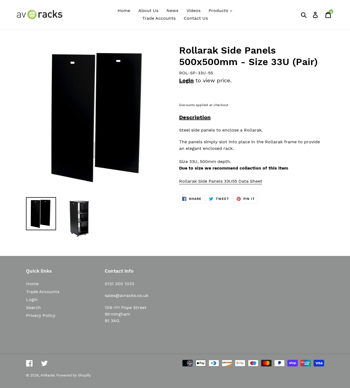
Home (32, 283)
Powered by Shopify (73, 375)
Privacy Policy (41, 315)
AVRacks (47, 375)
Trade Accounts (42, 291)
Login (186, 80)
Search (33, 307)
